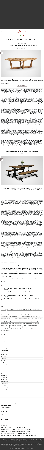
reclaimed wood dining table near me (31, 120)
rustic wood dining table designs (25, 143)
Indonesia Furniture (15, 441)
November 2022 (4, 358)
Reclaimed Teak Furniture (14, 318)
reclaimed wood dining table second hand (35, 242)
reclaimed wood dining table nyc (28, 123)
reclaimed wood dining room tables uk (32, 94)
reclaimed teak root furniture (6, 270)
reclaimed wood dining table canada (32, 101)
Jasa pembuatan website (17, 446)
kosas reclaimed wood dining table (27, 91)
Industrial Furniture (12, 439)
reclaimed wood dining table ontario (6, 124)
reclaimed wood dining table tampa (30, 244)
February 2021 (3, 364)
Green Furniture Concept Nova (20, 311)
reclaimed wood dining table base (29, 98)
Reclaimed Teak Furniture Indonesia (24, 318)
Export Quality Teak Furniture (7, 445)
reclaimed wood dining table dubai (29, 104)
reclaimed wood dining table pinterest (33, 236)
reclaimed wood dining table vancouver (27, 135)
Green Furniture (3, 311)
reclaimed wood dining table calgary (8, 101)
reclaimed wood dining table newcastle (15, 232)
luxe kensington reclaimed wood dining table (30, 200)
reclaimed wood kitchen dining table (33, 142)
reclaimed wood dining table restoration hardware (28, 129)
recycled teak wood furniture (12, 269)
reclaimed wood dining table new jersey (15, 121)
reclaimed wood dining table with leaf (25, 139)
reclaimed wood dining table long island (31, 226)
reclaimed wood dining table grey (16, 110)
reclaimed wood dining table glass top (36, 109)
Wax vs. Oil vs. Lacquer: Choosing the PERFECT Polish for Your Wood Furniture (18, 295)
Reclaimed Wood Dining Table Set (10, 132)
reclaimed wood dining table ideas (27, 112)
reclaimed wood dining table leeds (16, 225)
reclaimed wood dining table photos (22, 236)
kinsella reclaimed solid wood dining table (22, 199)
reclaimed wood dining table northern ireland (30, 122)
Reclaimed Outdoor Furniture (35, 316)
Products (2, 414)
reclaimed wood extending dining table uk (7, 141)
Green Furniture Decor (28, 311)
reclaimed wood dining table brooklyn (23, 100)
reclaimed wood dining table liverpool (8, 226)
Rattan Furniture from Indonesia (34, 441)
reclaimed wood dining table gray (6, 110)
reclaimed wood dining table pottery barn (32, 128)
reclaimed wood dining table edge (24, 215)
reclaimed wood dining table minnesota (20, 120)
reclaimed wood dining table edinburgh (35, 215)
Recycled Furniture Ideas (5, 328)
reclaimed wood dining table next (9, 122)
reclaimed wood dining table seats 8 (12, 242)
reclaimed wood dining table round (13, 130)
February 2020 (3, 377)
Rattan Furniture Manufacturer (22, 443)
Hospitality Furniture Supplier (6, 440)
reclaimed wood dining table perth (7, 125)
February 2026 (3, 348)
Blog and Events (4, 416)
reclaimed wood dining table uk (5, 135)
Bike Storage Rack (29, 440)
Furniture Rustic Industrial (36, 309)
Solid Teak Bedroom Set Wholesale (19, 445)
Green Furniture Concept (10, 311)
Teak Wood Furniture (7, 441)
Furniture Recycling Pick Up (27, 309)
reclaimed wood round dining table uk (17, 254)
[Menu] (2, 31)
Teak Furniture (4, 439)
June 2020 (3, 370)
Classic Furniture (31, 439)
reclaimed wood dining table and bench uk (10, 97)
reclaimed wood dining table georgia (14, 109)
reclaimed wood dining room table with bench (7, 94)
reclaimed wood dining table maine (6, 118)
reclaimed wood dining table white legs (6, 248)
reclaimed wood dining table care (35, 211)
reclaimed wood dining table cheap (22, 102)
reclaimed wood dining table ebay (13, 215)
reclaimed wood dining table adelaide (10, 204)
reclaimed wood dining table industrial (17, 113)
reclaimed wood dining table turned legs (36, 134)
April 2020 (3, 373)
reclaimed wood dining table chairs (11, 102)
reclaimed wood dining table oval (17, 235)
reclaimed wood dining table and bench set (7, 205)
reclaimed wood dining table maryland (29, 118)
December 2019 (4, 381)
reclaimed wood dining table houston (9, 222)
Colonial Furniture (15, 440)
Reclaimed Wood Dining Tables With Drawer (35, 140)
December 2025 (4, 350)
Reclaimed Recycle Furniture (5, 318)
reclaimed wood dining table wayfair (14, 247)
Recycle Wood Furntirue (33, 328)
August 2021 (3, 360)
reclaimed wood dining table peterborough (19, 125)
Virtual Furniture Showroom (29, 448)
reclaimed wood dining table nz (37, 123)
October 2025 (3, 352)
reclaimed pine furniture (17, 270)
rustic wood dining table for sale (10, 144)
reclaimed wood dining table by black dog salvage (30, 210)
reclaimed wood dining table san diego (35, 130)
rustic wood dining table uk (10, 256)
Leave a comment (40, 145)
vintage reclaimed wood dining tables (10, 145)
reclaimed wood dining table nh (19, 122)
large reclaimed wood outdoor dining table (8, 92)
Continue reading (22, 85)
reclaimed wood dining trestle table (34, 252)
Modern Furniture (38, 439)
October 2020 (3, 368)
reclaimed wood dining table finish (13, 108)
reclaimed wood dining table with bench (18, 248)
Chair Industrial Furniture (5, 309)
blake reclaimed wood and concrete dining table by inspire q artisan (23, 89)
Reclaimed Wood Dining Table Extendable (32, 107)
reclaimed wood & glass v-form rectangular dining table (34, 201)
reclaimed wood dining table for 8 (34, 108)
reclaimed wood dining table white (36, 247)
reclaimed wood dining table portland (6, 128)
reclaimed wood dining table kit (29, 114)
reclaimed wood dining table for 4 (23, 108)
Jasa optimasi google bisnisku (30, 445)
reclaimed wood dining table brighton (31, 99)
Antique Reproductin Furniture (21, 439)
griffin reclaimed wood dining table (33, 90)
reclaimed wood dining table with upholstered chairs (26, 251)
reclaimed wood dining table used (15, 135)
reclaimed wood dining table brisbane (37, 209)
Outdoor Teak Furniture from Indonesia (26, 444)
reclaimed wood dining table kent (9, 114)
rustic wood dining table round (20, 144)
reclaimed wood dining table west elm (25, 247)
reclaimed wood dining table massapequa (13, 119)
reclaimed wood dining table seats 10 (17, 131)
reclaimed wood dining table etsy (21, 107)
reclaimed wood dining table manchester (18, 118)
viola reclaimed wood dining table (21, 145)
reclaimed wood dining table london (19, 226)
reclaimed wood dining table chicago (32, 102)
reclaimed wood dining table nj (36, 232)
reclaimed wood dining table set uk (20, 132)
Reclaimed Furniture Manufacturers (6, 316)
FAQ (2, 421)
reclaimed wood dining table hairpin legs (15, 221)
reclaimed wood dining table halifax (10, 111)
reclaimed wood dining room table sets (35, 202)
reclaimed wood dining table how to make (15, 112)
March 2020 (3, 375)
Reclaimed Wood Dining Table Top (13, 134)
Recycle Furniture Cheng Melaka (14, 328)
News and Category (7, 195)
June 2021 (3, 362)
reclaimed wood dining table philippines (32, 125)
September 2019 (4, 387)
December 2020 (4, 366)
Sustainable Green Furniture (5, 330)
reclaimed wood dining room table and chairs (34, 93)
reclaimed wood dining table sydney (22, 133)
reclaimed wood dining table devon (8, 104)
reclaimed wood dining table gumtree (26, 110)
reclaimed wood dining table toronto (24, 134)
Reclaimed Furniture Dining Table (29, 314)
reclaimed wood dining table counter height (11, 213)
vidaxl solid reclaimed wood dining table (32, 256)
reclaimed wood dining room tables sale (20, 94)
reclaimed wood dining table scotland (6, 131)
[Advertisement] (22, 14)
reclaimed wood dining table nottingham (17, 123)
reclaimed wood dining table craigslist (16, 103)
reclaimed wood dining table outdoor (28, 124)
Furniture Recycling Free (18, 309)
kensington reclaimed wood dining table (15, 91)
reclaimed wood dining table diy (19, 104)
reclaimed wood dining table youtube (9, 252)
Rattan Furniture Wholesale (33, 443)
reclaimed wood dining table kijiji (19, 114)
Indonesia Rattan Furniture (12, 443)
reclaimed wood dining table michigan (8, 120)
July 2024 (2, 356)
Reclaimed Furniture (22, 43)
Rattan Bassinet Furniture (23, 441)
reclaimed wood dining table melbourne (26, 119)
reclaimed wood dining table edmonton (7, 216)
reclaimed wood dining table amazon (21, 204)
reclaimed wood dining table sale (24, 130)
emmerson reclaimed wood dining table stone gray (9, 90)
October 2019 (3, 385)
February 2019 (3, 391)
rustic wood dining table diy (34, 143)
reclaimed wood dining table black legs (20, 99)
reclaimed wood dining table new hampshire (33, 231)
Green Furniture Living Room (37, 311)
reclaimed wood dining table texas (10, 245)
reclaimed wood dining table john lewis (6, 224)
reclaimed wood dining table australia (6, 98)
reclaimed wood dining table (30, 203)
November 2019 (4, 383)
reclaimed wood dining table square (11, 133)
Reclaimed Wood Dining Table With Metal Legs (9, 140)
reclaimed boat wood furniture (37, 269)
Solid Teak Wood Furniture (38, 444)
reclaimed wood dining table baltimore (18, 98)
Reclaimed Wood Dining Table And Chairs (23, 97)
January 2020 (3, 379)
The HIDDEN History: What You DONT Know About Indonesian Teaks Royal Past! (19, 288)
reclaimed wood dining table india (6, 113)
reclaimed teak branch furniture (25, 269)
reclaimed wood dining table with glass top (13, 139)
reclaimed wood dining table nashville (9, 231)
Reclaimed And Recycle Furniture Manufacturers (8, 314)
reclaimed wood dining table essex (11, 107)
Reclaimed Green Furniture (26, 316)
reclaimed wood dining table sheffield (31, 132)
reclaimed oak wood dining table (31, 92)
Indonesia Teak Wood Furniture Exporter (12, 444)
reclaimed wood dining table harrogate (33, 111)
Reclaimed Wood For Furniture (32, 325)
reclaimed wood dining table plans (15, 237)
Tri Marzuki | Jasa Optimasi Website (27, 446)
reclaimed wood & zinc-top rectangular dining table (19, 93)
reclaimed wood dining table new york (27, 121)
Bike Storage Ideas (22, 440)
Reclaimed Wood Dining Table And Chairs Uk (33, 205)
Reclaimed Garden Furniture (17, 316)
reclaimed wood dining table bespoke (8, 99)
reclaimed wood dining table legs (27, 225)
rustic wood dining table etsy (16, 255)
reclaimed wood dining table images (37, 112)
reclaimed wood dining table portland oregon (19, 128)
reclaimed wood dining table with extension (31, 248)
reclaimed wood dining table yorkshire (22, 140)
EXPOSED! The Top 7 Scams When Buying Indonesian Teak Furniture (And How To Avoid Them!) (21, 298)
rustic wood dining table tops (29, 144)
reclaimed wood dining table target (33, 133)
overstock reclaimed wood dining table (20, 92)
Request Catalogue (4, 419)
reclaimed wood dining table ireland (28, 113)
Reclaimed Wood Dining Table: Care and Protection (22, 151)
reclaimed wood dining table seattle (29, 131)
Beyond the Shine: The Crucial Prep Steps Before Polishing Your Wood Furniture (18, 291)
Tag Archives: (22, 39)
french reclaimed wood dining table (22, 90)
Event (2, 337)
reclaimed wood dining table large (6, 225)
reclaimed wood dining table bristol (12, 100)
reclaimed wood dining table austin (17, 206)
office (26, 48)
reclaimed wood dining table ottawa (17, 124)
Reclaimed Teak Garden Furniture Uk (36, 318)
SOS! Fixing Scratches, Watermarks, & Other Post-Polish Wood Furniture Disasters (19, 284)
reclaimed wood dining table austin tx (27, 206)
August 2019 (3, 389)
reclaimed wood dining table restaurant (15, 129)
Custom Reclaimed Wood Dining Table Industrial (22, 45)
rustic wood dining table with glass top (19, 256)
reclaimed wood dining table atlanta (35, 97)
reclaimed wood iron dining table (23, 142)
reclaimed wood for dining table (30, 141)
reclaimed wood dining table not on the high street (22, 233)
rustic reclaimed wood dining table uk (14, 143)
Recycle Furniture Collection (24, 328)
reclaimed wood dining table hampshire (21, 111)
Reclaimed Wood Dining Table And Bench (34, 204)
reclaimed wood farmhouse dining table (19, 141)
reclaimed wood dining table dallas (27, 103)
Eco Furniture (12, 309)
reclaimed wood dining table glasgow (25, 109)
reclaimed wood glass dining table (13, 142)
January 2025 (3, 354)
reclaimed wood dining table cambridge (20, 101)
